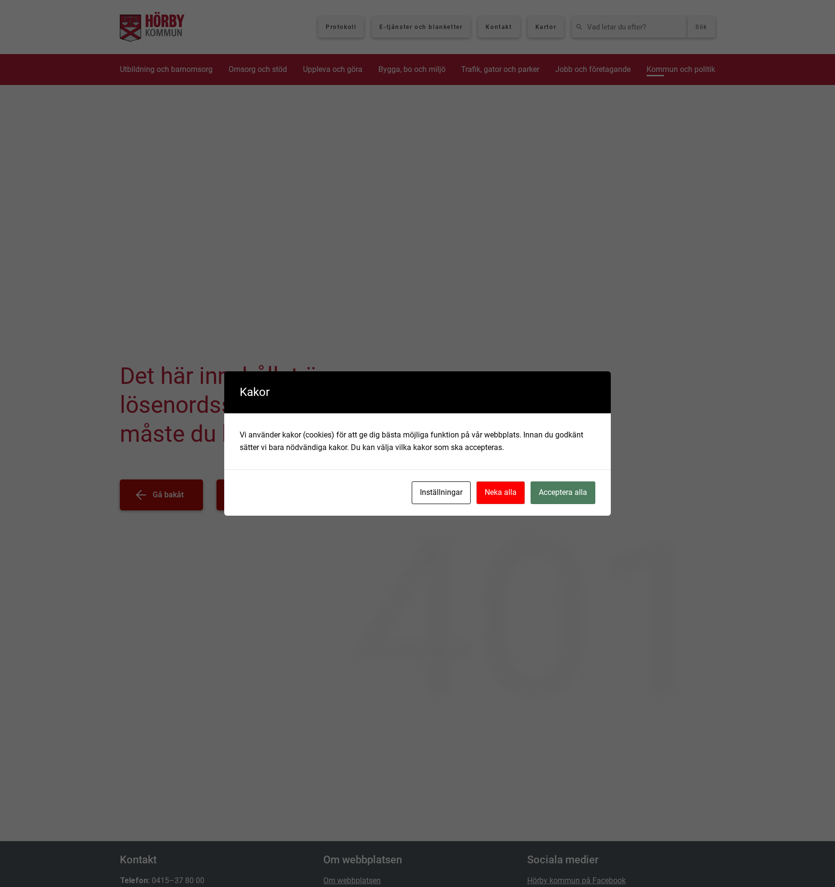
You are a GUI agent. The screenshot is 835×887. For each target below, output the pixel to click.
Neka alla (501, 492)
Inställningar (441, 492)
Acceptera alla (563, 492)
